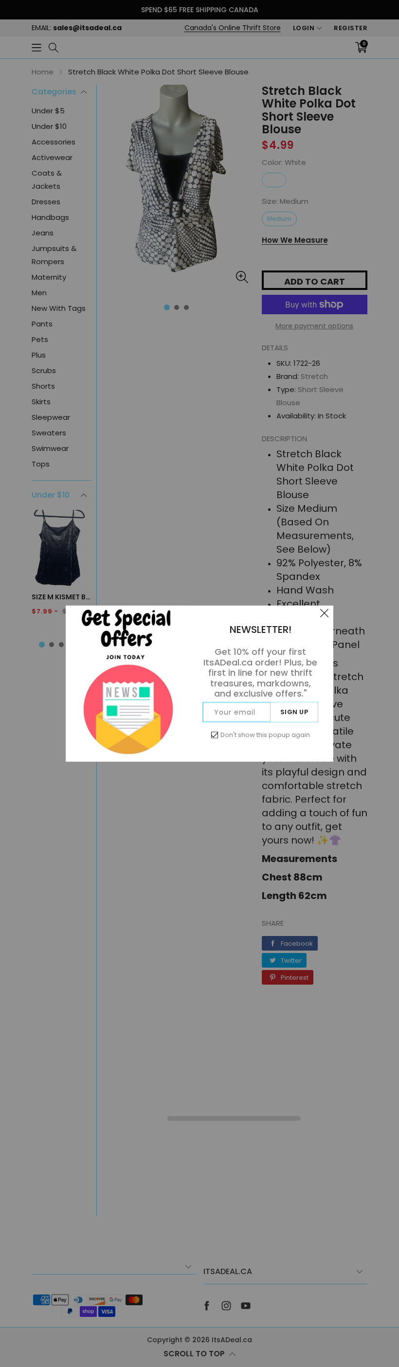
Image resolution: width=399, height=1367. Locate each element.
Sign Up (294, 711)
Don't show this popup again (265, 734)
